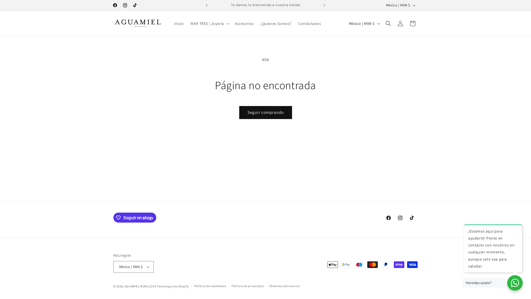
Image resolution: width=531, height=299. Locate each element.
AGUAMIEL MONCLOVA (140, 286)
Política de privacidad (247, 286)
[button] (209, 23)
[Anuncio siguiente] (324, 5)
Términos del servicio (284, 286)
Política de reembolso (210, 286)
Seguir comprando (266, 112)
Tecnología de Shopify (173, 286)
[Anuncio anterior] (207, 5)
